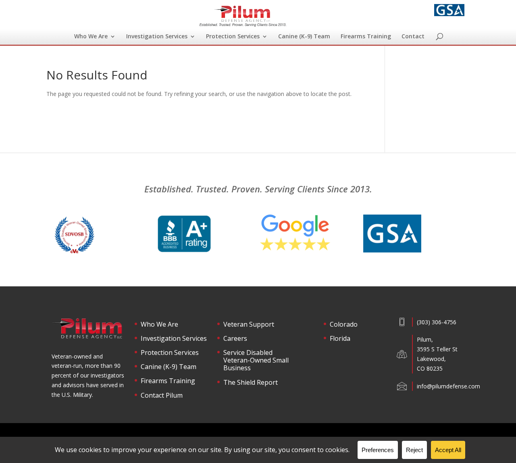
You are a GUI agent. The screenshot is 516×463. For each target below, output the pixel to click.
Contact (413, 36)
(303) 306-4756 (436, 322)
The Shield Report (250, 383)
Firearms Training (366, 36)
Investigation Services (156, 36)
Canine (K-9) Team (304, 36)
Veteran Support (248, 325)
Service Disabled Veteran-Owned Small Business (256, 360)
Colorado (344, 325)
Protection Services (233, 36)
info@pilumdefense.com (448, 386)
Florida (340, 339)
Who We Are (91, 36)
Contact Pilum (162, 396)
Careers (235, 339)
